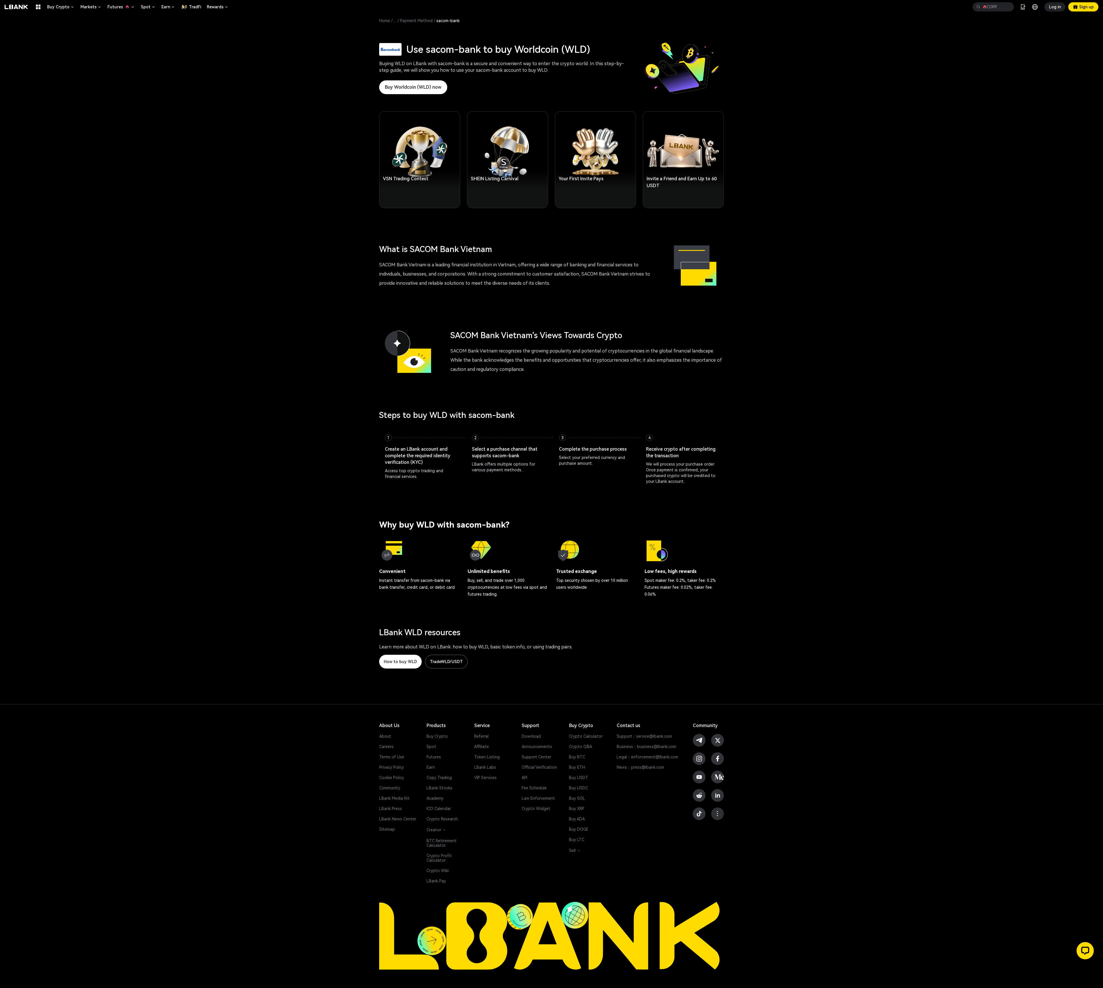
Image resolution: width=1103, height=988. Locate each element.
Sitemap (387, 829)
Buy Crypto (61, 7)
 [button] (1007, 7)
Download (531, 736)
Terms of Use (391, 757)
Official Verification (539, 767)
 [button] (978, 7)
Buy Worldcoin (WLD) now (413, 87)
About (385, 736)
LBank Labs (485, 767)
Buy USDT (578, 777)
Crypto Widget (536, 808)
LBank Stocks (439, 788)
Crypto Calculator (586, 736)
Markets (91, 7)
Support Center (536, 757)
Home (384, 20)
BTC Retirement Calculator (442, 843)
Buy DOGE (578, 829)
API (524, 777)
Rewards (218, 7)
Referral (481, 736)
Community (389, 788)
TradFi (195, 7)
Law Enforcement (538, 798)
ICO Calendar (439, 808)
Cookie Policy (391, 777)
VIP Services (485, 777)
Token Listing (487, 757)
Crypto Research (442, 819)
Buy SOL (577, 798)
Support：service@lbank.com (644, 736)
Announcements (537, 746)
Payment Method (416, 20)
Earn (168, 7)
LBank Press (390, 808)
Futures (121, 7)
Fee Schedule (534, 788)
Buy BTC (577, 757)
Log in (1055, 7)
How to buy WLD (400, 661)
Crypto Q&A (580, 746)
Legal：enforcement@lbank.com (647, 757)
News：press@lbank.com (640, 767)
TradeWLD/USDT (446, 661)
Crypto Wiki (438, 870)
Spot (148, 7)
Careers (386, 746)
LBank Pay (436, 881)
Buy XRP (576, 808)
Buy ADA (577, 819)
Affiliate (481, 746)
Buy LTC (576, 839)
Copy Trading (439, 777)
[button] (1085, 950)
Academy (435, 798)
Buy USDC (578, 788)
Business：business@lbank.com (646, 746)
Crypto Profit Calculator (439, 858)
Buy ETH (577, 767)
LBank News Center (397, 819)
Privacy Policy (391, 767)
